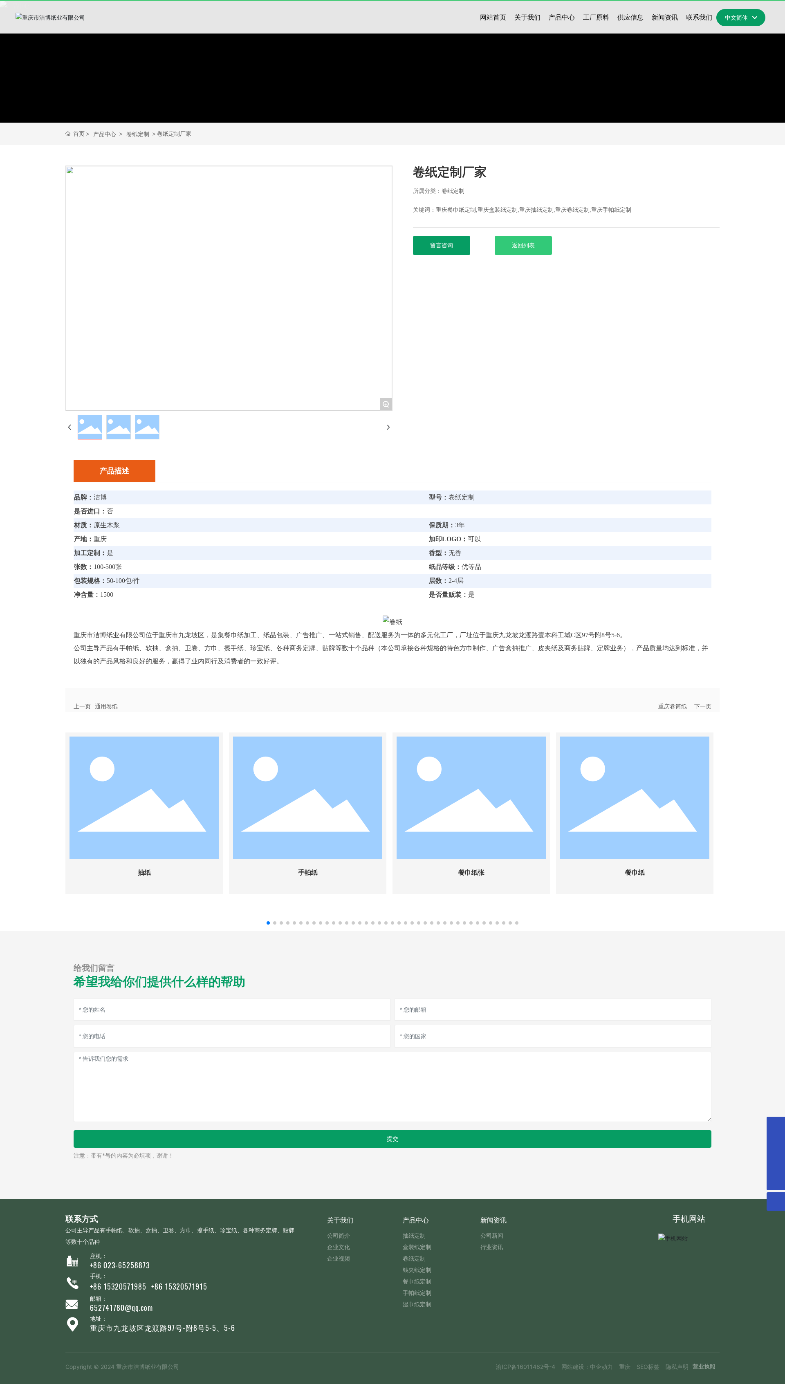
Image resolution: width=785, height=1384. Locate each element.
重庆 (624, 1366)
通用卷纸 (106, 706)
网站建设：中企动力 (587, 1366)
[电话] (776, 1162)
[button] (268, 923)
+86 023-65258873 (120, 1265)
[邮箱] (776, 1144)
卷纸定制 (137, 133)
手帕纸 (308, 872)
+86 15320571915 (179, 1286)
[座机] (776, 1126)
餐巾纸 (635, 872)
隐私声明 (677, 1366)
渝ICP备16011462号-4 (525, 1366)
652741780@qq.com (121, 1308)
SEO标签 (648, 1366)
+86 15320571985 (118, 1286)
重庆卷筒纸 (672, 706)
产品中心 (104, 133)
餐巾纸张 (471, 872)
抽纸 (144, 872)
